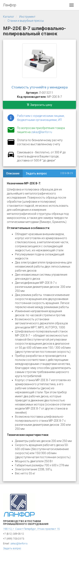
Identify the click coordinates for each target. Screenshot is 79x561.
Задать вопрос (36, 173)
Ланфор (9, 5)
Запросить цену (41, 104)
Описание (12, 173)
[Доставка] (11, 156)
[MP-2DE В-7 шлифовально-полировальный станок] (39, 60)
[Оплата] (11, 144)
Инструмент (27, 16)
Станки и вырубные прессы (25, 20)
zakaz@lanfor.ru (41, 132)
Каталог (8, 16)
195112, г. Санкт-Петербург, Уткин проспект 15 (31, 528)
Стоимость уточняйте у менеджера (40, 87)
